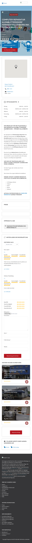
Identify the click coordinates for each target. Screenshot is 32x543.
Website (5, 346)
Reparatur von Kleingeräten (8, 524)
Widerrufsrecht (5, 495)
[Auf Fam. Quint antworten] (4, 252)
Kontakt (3, 490)
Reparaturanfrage (16, 432)
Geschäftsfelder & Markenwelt (8, 487)
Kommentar (7, 315)
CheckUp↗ (4, 535)
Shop (3, 509)
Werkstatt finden (14, 468)
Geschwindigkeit (8, 304)
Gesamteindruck (8, 308)
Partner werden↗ (5, 506)
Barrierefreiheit (5, 493)
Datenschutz (4, 508)
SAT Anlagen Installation (7, 522)
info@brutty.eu (10, 91)
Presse (3, 505)
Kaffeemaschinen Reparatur (8, 519)
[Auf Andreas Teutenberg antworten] (4, 278)
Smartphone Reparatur (7, 516)
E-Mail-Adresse (7, 340)
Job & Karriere (5, 489)
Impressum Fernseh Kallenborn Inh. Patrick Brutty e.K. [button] (16, 226)
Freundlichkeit (7, 306)
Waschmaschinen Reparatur (8, 517)
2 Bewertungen (16, 39)
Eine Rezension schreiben (10, 50)
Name (5, 333)
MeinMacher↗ (5, 532)
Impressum (4, 492)
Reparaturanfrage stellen (9, 45)
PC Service (4, 521)
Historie (3, 484)
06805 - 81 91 (9, 88)
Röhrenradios (9, 473)
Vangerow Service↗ (6, 533)
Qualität (6, 302)
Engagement (4, 486)
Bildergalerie (6, 312)
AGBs (3, 496)
